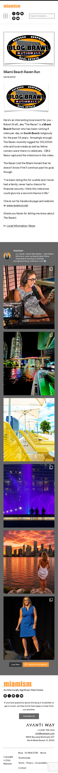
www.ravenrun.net (17, 205)
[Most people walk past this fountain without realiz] (29, 496)
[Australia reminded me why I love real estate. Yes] (29, 628)
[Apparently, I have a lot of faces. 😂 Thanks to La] (29, 297)
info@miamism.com (44, 733)
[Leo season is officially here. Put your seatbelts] (29, 562)
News (32, 225)
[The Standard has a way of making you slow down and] (29, 429)
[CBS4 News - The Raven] (26, 112)
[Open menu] (6, 16)
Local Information (17, 225)
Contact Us (29, 716)
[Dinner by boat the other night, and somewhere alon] (29, 363)
